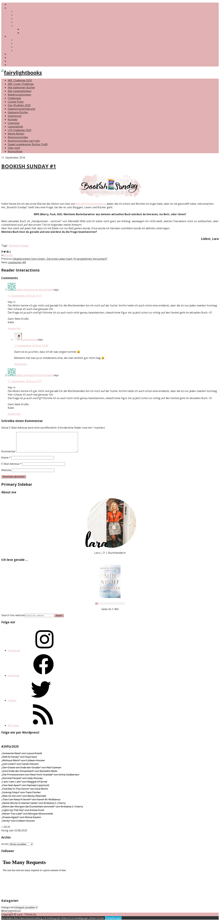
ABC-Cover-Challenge (27, 40)
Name (6, 457)
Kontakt (12, 54)
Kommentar (8, 451)
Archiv (5, 844)
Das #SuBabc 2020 (25, 50)
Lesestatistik (21, 18)
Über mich (14, 4)
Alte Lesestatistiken (19, 91)
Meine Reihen (16, 133)
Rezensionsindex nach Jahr (37, 33)
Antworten (14, 328)
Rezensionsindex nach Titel (37, 29)
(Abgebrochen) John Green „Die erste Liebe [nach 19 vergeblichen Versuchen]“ (60, 259)
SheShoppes (44, 914)
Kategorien (8, 907)
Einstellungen (113, 918)
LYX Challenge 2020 (26, 47)
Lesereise (13, 123)
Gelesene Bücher (24, 15)
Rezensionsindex (24, 25)
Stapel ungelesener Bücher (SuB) (34, 11)
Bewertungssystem (19, 94)
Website (6, 470)
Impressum (14, 61)
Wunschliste (21, 22)
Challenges (14, 36)
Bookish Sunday (19, 245)
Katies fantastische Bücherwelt (34, 289)
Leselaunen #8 (17, 262)
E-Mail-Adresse (11, 464)
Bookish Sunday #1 (28, 166)
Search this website (13, 615)
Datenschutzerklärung (21, 57)
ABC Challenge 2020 (26, 43)
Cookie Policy (16, 101)
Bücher (12, 8)
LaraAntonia (29, 339)
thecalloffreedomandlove (91, 204)
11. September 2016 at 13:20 (31, 345)
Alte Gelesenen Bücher (21, 87)
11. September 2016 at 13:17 (25, 296)
